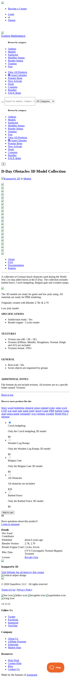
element (5, 416)
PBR (51, 410)
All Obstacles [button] (15, 478)
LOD (4, 410)
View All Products (17, 72)
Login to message (10, 524)
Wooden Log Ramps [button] (19, 443)
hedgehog (19, 407)
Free (10, 66)
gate (20, 410)
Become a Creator (17, 8)
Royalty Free (31, 557)
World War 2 (61, 413)
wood (11, 407)
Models (27, 178)
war (10, 410)
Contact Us (14, 669)
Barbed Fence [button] (15, 495)
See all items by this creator (30, 572)
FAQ (10, 262)
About (11, 259)
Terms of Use (8, 589)
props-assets (13, 413)
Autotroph (31, 674)
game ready (29, 410)
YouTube (13, 625)
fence (4, 407)
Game (45, 410)
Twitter (11, 616)
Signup (11, 20)
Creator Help (14, 663)
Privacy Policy (24, 589)
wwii (64, 407)
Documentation (16, 265)
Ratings (12, 268)
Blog (10, 666)
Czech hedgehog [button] (16, 425)
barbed (58, 410)
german (41, 413)
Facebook (13, 619)
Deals (11, 84)
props (37, 407)
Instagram (13, 622)
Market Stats (14, 647)
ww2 (34, 413)
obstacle (29, 407)
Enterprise (13, 644)
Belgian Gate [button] (15, 460)
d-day (52, 407)
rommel (45, 407)
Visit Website (8, 572)
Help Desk (13, 660)
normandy (25, 413)
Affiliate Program (17, 641)
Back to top (7, 394)
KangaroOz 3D (12, 178)
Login (11, 14)
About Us (13, 638)
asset (14, 410)
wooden (50, 413)
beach (39, 410)
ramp (58, 407)
